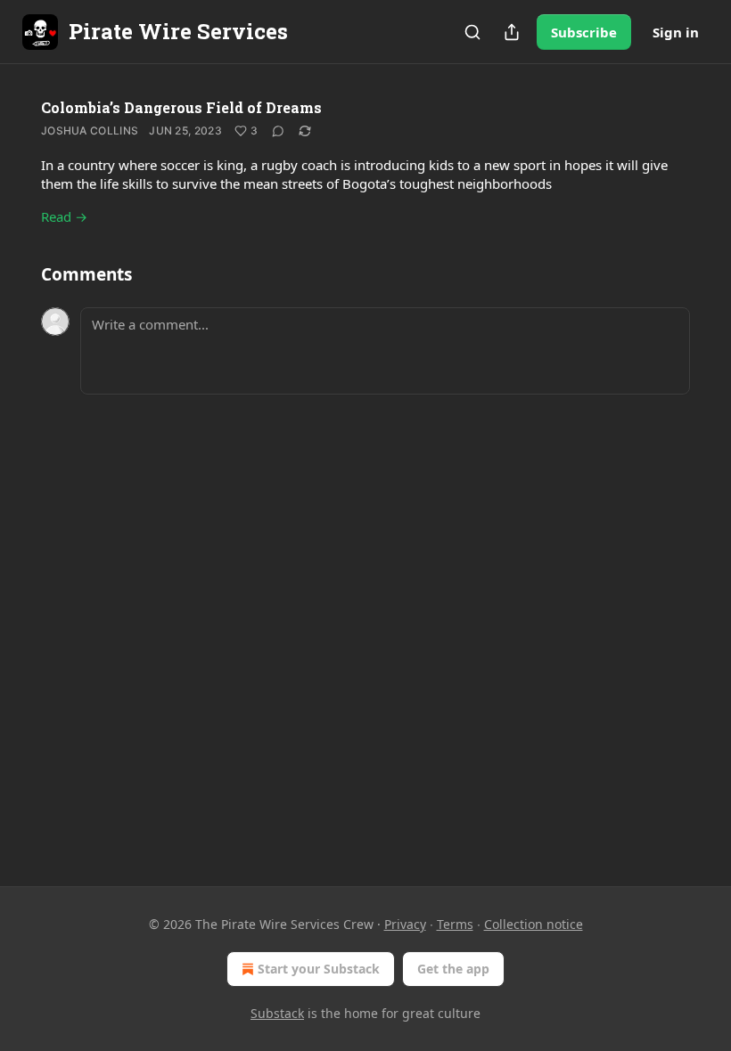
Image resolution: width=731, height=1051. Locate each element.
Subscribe (584, 32)
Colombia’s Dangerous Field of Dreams (181, 107)
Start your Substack (319, 968)
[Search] (472, 32)
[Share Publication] (512, 32)
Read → (64, 216)
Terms (455, 924)
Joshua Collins (89, 130)
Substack (277, 1013)
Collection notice (533, 924)
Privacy (405, 924)
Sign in (676, 32)
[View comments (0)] (278, 131)
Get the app (453, 968)
